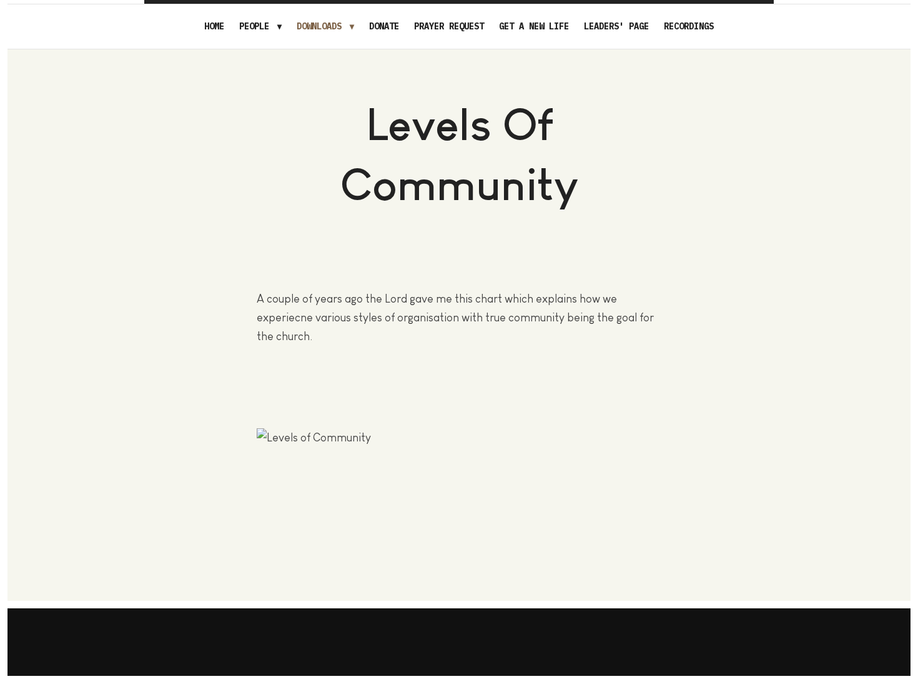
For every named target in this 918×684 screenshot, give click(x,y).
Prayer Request (449, 26)
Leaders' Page (616, 26)
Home (214, 26)
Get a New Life (534, 26)
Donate (384, 26)
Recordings (689, 26)
